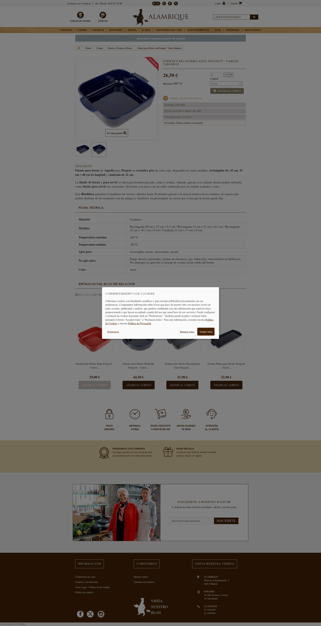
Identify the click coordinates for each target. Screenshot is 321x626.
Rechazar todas (187, 331)
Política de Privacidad (139, 323)
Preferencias (113, 331)
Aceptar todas (205, 331)
